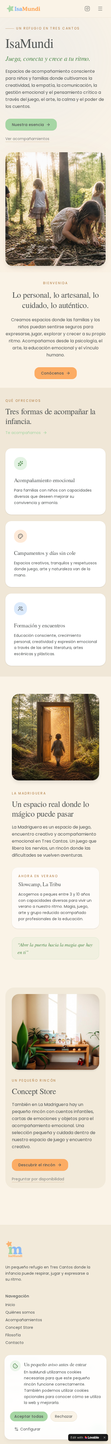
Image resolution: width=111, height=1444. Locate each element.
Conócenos (52, 373)
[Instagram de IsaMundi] (87, 8)
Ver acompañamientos (27, 138)
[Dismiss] (104, 1437)
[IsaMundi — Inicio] (23, 9)
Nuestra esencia (28, 124)
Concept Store (19, 1327)
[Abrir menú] (100, 8)
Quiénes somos (20, 1312)
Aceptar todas (28, 1416)
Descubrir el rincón (36, 1165)
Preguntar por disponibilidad (38, 1179)
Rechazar (63, 1416)
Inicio (10, 1304)
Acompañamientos (23, 1320)
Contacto (14, 1342)
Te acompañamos (23, 432)
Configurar (30, 1429)
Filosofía (13, 1335)
